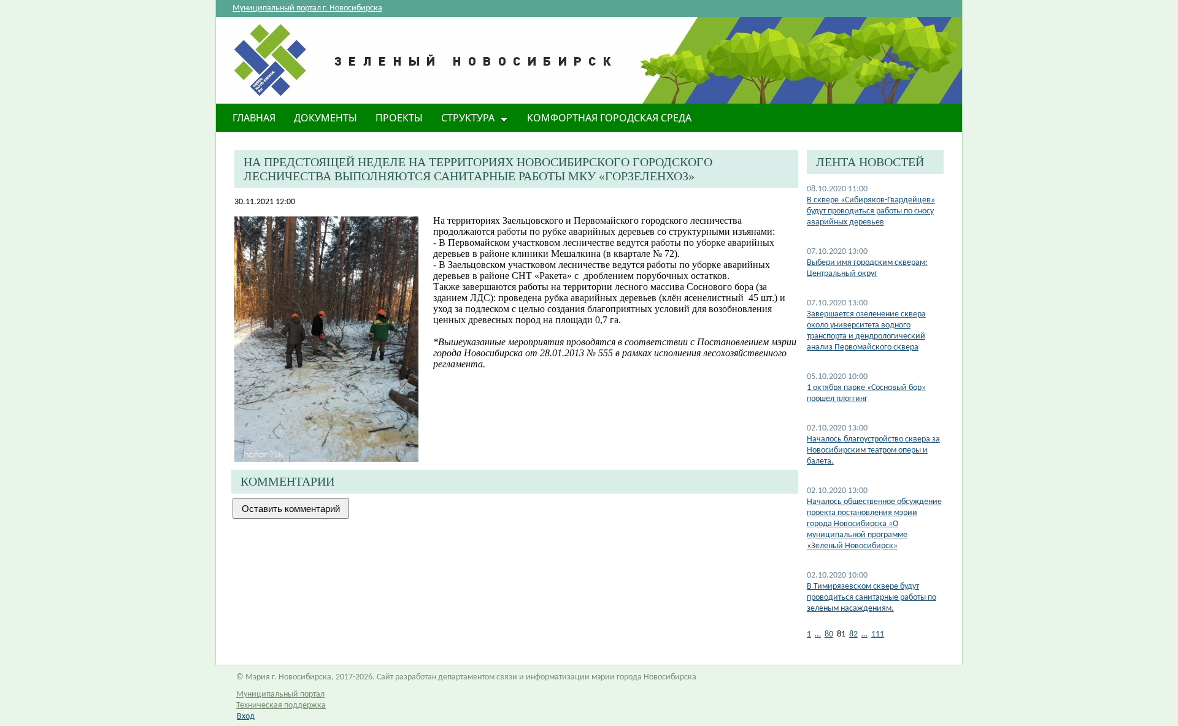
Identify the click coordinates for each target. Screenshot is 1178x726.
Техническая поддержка (281, 705)
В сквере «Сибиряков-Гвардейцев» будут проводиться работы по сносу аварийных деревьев (871, 211)
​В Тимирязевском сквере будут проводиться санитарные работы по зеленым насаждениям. (871, 597)
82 (853, 634)
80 (829, 634)
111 (877, 634)
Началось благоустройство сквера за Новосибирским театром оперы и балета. (873, 450)
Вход (246, 716)
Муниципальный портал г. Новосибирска (307, 8)
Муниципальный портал (280, 694)
